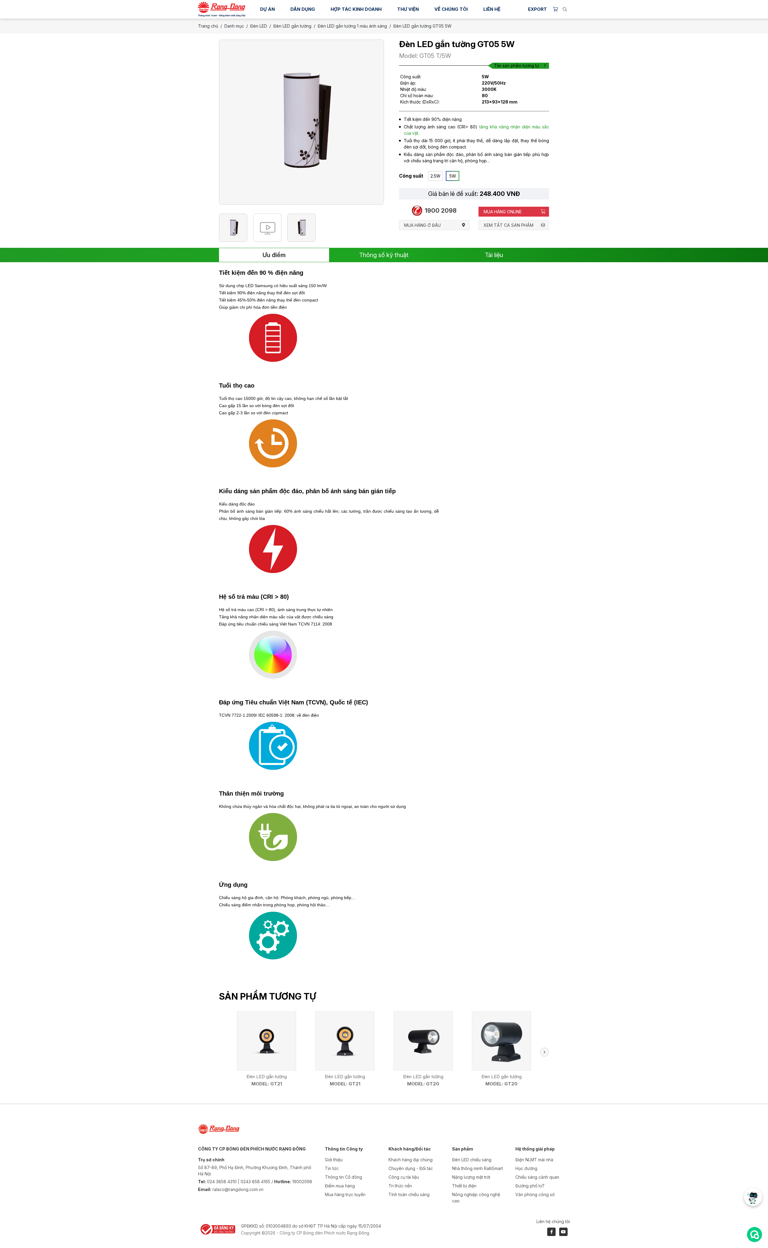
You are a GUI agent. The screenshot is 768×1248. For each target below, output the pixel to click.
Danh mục (234, 25)
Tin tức (332, 1168)
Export (537, 9)
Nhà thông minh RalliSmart (477, 1168)
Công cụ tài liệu (403, 1177)
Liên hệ (491, 9)
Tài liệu (494, 255)
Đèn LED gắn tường (292, 25)
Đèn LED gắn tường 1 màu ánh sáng (352, 25)
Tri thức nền (400, 1185)
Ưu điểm (274, 255)
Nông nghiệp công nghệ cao (476, 1197)
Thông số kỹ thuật (384, 255)
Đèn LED (258, 25)
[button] (544, 1052)
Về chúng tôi (451, 9)
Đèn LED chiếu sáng (471, 1159)
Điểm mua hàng (340, 1185)
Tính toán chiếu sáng (409, 1194)
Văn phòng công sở (534, 1194)
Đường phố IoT (530, 1185)
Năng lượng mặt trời (471, 1177)
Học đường (526, 1168)
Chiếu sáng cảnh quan (537, 1177)
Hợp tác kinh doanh (356, 9)
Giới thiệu (334, 1159)
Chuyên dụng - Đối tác (410, 1168)
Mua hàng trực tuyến (345, 1194)
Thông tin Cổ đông (343, 1177)
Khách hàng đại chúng (410, 1159)
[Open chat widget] (754, 1234)
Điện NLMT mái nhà (534, 1159)
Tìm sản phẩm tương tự (516, 65)
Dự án (267, 9)
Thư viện (408, 9)
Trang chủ (208, 25)
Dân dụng (302, 9)
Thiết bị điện (464, 1185)
